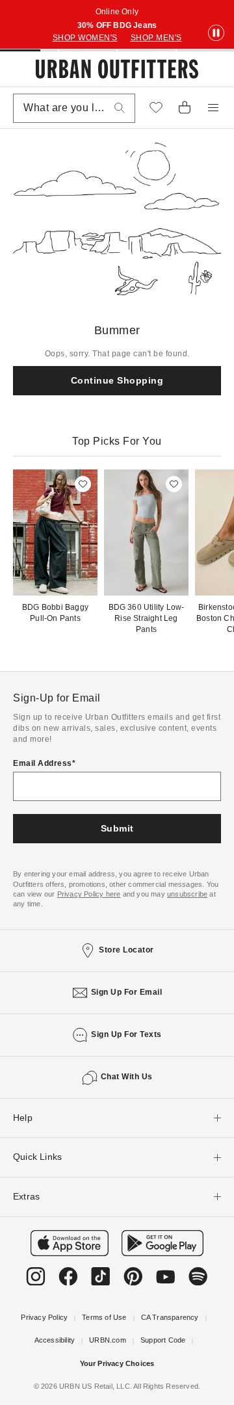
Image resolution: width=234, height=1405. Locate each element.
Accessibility (54, 1340)
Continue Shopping (117, 380)
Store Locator (126, 949)
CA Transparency (170, 1317)
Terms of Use (104, 1317)
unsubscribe (187, 894)
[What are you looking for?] (120, 108)
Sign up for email (126, 992)
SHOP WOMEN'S (85, 37)
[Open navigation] (213, 108)
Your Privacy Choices (117, 1363)
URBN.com (107, 1340)
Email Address (42, 763)
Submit (117, 828)
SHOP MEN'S (156, 37)
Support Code (162, 1340)
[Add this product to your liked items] (83, 484)
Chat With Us (127, 1076)
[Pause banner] (216, 33)
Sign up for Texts (126, 1034)
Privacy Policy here (89, 894)
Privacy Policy (44, 1317)
